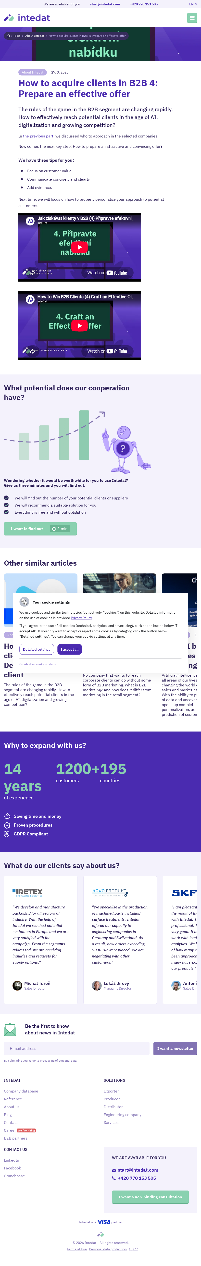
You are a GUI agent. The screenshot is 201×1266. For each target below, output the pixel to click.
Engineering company (122, 1114)
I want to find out (39, 528)
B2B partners (15, 1138)
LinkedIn (11, 1160)
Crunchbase (14, 1175)
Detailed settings (36, 649)
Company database (21, 1091)
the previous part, (38, 136)
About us (12, 1106)
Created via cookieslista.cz (38, 664)
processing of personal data (58, 1060)
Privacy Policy (81, 618)
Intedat (27, 17)
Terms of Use (77, 1249)
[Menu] (192, 17)
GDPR (133, 1249)
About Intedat (34, 35)
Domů (8, 35)
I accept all (69, 649)
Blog (17, 35)
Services (111, 1122)
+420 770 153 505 (144, 4)
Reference (13, 1098)
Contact (11, 1122)
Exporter (111, 1091)
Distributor (113, 1106)
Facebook (12, 1168)
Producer (112, 1098)
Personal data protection (108, 1249)
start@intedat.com (105, 4)
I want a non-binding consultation (150, 1196)
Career (19, 1130)
